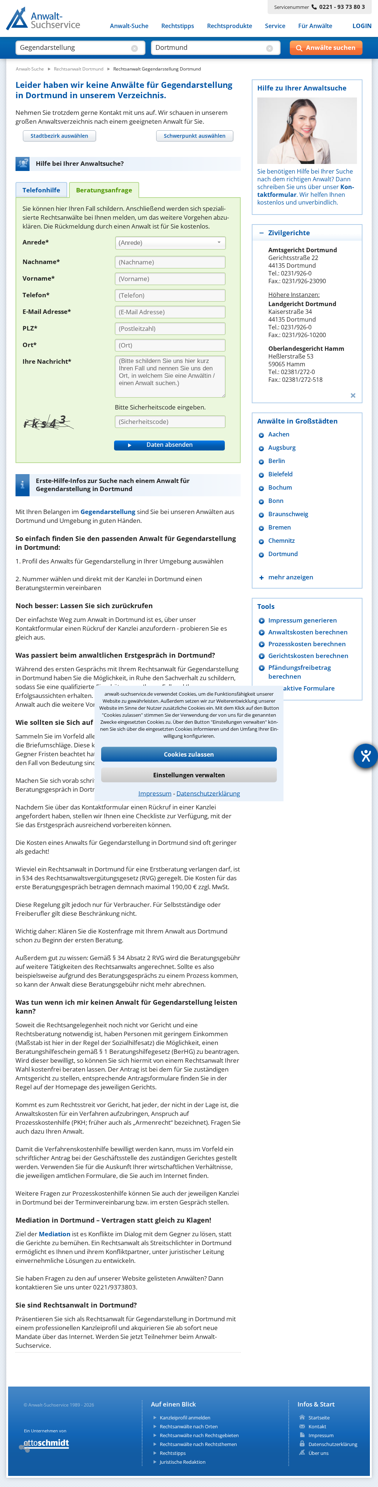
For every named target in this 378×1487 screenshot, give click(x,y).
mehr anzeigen (290, 577)
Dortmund (283, 554)
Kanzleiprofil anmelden (185, 1418)
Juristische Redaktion (183, 1462)
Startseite (319, 1417)
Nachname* (41, 261)
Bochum (280, 487)
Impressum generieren (302, 620)
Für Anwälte (315, 26)
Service (275, 26)
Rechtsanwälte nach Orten (189, 1426)
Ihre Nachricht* (47, 361)
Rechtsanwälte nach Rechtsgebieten (199, 1435)
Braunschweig (288, 514)
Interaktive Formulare (301, 688)
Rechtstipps (177, 26)
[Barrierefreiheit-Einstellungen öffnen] (366, 756)
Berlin (276, 461)
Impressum (155, 793)
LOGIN (362, 26)
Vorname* (39, 278)
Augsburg (282, 448)
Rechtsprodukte (229, 26)
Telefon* (36, 295)
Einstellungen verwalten (189, 775)
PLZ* (30, 328)
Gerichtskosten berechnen (308, 655)
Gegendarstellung (107, 511)
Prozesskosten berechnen (307, 644)
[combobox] (170, 243)
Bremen (279, 527)
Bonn (276, 501)
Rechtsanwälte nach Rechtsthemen (198, 1444)
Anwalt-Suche (129, 26)
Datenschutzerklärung (208, 793)
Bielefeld (280, 474)
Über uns (319, 1453)
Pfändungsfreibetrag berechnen (299, 672)
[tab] (59, 135)
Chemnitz (281, 541)
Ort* (30, 344)
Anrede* (36, 242)
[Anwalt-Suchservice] (47, 20)
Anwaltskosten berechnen (308, 632)
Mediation (55, 1234)
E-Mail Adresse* (47, 311)
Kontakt (317, 1426)
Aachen (278, 434)
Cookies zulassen (189, 754)
